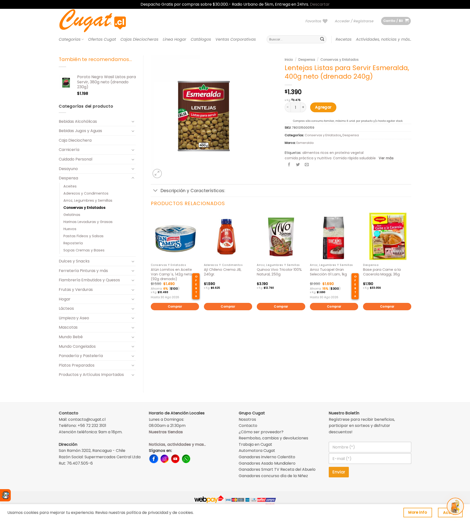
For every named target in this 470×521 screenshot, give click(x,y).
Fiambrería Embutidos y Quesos (89, 280)
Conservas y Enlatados (84, 207)
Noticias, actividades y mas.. (177, 444)
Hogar (64, 299)
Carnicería (69, 149)
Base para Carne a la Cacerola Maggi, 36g (382, 271)
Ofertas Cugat (102, 39)
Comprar (175, 306)
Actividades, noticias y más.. (383, 39)
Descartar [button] (320, 4)
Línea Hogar (174, 39)
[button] (354, 21)
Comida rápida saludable (354, 158)
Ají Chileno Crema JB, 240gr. (222, 271)
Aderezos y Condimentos (85, 193)
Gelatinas (71, 214)
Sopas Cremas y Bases (84, 250)
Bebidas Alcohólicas (78, 121)
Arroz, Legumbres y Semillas (87, 200)
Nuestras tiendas (166, 432)
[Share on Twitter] (298, 165)
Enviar (338, 472)
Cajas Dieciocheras (139, 39)
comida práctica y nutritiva (308, 158)
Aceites (70, 186)
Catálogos (201, 39)
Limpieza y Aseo (74, 318)
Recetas (344, 39)
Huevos (69, 228)
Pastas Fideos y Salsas (83, 236)
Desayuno (68, 169)
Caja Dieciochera (75, 140)
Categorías (70, 39)
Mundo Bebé (71, 337)
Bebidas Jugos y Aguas (80, 131)
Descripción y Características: (193, 191)
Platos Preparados (76, 365)
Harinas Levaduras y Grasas (88, 221)
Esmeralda (305, 143)
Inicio (289, 59)
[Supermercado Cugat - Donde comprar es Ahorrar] (98, 21)
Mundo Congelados (77, 346)
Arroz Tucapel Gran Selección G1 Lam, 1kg (328, 271)
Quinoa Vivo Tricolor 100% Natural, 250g (279, 271)
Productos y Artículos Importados (91, 374)
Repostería (73, 243)
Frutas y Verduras (76, 289)
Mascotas (68, 327)
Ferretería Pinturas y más (83, 270)
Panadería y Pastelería (81, 356)
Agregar (323, 107)
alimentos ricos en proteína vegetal (333, 152)
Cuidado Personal (75, 159)
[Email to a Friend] (307, 165)
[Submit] (322, 39)
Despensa (68, 178)
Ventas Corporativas (235, 39)
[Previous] (151, 269)
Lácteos (66, 308)
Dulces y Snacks (74, 261)
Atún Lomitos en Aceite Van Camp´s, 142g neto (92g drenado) (171, 274)
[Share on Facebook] (289, 165)
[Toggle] (133, 121)
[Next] (411, 269)
